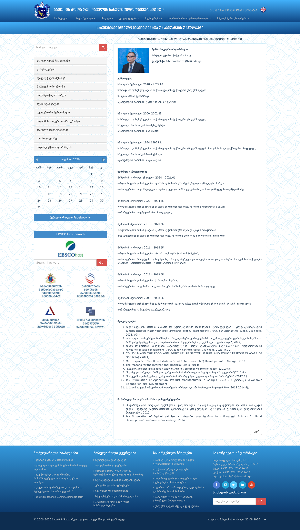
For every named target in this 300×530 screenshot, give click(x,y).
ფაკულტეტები (128, 18)
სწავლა (106, 18)
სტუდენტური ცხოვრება (232, 18)
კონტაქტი (251, 10)
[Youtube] (251, 485)
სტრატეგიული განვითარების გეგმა (118, 480)
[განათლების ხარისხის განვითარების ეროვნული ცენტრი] (90, 285)
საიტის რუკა (234, 10)
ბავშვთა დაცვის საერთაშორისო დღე (59, 497)
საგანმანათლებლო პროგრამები (59, 121)
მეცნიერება (153, 18)
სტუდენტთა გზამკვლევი (110, 460)
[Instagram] (225, 485)
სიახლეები (61, 18)
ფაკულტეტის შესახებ (51, 78)
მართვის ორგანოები (51, 86)
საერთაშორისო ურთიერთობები (189, 18)
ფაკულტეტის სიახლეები (53, 60)
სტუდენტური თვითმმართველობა (116, 496)
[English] (262, 10)
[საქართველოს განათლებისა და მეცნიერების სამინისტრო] (50, 285)
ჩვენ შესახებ (85, 18)
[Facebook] (216, 485)
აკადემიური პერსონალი (53, 112)
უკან (256, 431)
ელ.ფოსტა (217, 10)
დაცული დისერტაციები (52, 130)
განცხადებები (46, 69)
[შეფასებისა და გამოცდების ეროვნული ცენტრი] (50, 317)
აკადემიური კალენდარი (111, 465)
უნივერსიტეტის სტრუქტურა (112, 485)
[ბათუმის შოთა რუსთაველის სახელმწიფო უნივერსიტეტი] (42, 11)
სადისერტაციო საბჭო (51, 95)
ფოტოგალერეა (47, 138)
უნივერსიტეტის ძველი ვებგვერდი (177, 506)
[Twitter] (233, 485)
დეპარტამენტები (48, 104)
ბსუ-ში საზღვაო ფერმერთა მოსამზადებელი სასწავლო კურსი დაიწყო (56, 478)
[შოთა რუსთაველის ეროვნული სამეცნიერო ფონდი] (90, 317)
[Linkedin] (242, 485)
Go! (101, 262)
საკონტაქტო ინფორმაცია (54, 147)
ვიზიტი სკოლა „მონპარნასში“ (55, 460)
